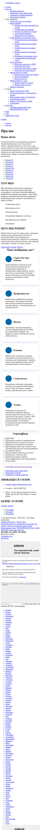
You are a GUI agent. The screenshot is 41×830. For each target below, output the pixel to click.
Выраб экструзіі (21, 79)
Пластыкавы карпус (18, 99)
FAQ (7, 113)
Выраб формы (15, 23)
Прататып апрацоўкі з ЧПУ (25, 64)
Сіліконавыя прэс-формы (24, 29)
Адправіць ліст (7, 536)
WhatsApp (5, 538)
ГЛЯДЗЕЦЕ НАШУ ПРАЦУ (12, 247)
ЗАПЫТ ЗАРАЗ (7, 506)
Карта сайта (21, 522)
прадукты (9, 105)
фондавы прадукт (17, 530)
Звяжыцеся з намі (12, 115)
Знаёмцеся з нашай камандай (21, 15)
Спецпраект (14, 103)
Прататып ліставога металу (25, 70)
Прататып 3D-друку (22, 66)
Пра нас (8, 9)
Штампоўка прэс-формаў (24, 36)
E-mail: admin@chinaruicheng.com (18, 484)
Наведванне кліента (18, 17)
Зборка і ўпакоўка (17, 87)
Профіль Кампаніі (17, 11)
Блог (7, 111)
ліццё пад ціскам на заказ (17, 526)
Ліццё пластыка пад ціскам (20, 21)
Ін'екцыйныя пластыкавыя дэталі (23, 38)
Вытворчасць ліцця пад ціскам (26, 75)
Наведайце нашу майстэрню (21, 13)
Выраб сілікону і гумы (18, 81)
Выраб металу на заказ (19, 72)
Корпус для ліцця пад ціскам (21, 101)
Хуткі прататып (16, 62)
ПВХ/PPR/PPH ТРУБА (19, 109)
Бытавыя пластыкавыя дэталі (26, 56)
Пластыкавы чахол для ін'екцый (22, 97)
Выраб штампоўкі (21, 77)
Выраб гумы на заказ (23, 85)
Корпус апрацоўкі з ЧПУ (19, 91)
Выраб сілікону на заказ (24, 83)
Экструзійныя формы (23, 34)
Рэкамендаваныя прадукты (20, 107)
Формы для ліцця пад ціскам (26, 32)
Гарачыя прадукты (8, 522)
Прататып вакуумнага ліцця (25, 68)
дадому (8, 7)
